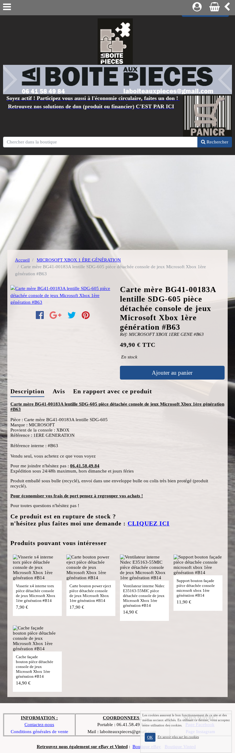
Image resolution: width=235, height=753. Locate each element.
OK (150, 737)
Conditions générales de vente (39, 731)
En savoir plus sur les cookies (178, 737)
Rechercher (216, 141)
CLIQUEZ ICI (149, 523)
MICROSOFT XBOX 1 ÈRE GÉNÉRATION (79, 260)
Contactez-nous (39, 724)
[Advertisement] (117, 201)
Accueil (22, 260)
